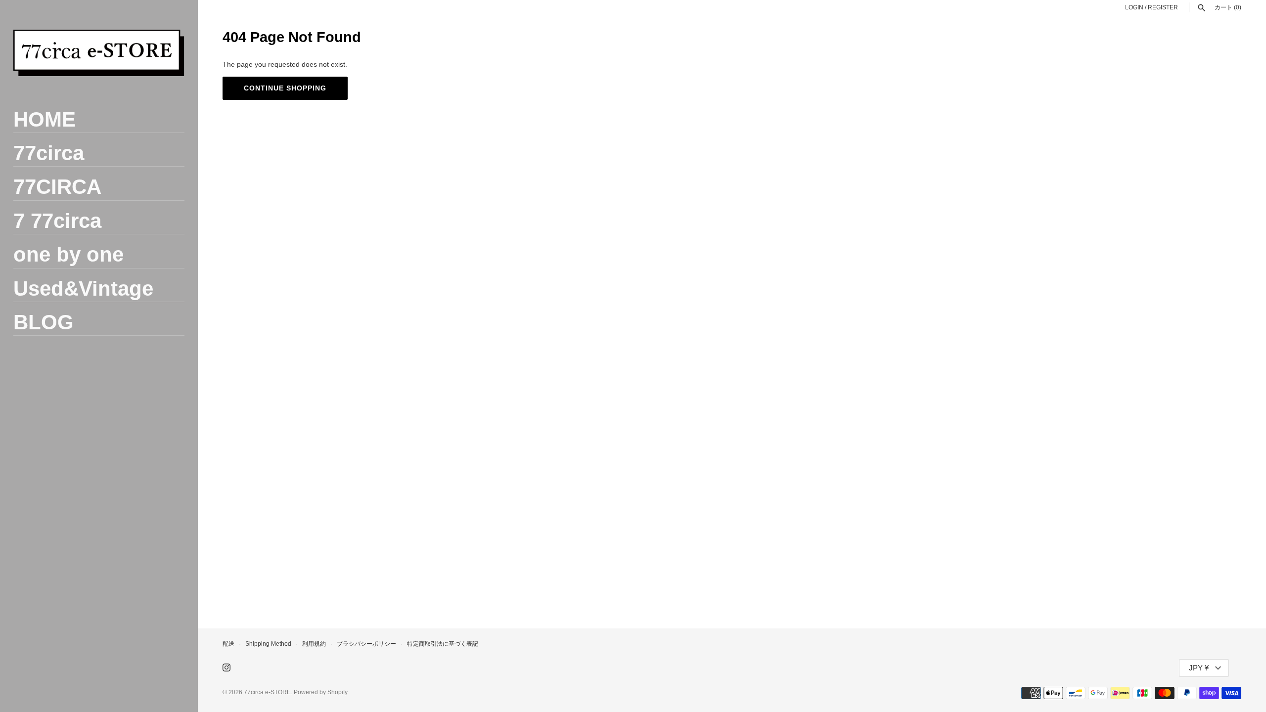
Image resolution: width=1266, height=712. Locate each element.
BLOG (43, 322)
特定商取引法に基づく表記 (442, 643)
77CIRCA (57, 186)
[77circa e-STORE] (99, 53)
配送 (228, 643)
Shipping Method (268, 643)
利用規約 (314, 643)
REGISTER (1163, 7)
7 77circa (57, 220)
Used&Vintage (83, 288)
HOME (44, 119)
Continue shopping (285, 88)
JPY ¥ (1199, 668)
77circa (48, 153)
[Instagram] (226, 668)
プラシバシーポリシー (366, 643)
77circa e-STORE (267, 692)
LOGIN (1134, 7)
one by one (68, 254)
